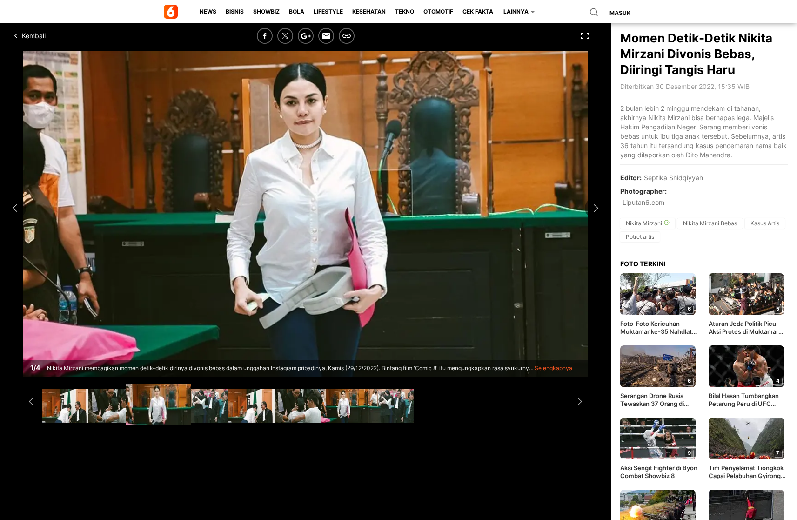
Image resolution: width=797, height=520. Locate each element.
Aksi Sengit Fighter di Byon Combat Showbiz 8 (658, 471)
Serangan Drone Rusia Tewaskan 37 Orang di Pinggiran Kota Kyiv (652, 400)
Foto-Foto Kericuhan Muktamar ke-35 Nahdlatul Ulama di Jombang (658, 328)
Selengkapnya (553, 368)
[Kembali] (49, 36)
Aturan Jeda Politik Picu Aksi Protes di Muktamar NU (743, 328)
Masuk (619, 12)
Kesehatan (369, 11)
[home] (172, 11)
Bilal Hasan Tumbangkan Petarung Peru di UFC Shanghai (744, 400)
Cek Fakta (477, 11)
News (208, 11)
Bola (296, 11)
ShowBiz (266, 11)
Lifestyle (328, 11)
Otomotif (438, 11)
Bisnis (235, 11)
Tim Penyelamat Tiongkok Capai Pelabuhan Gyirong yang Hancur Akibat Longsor (746, 472)
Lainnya (516, 11)
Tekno (404, 11)
